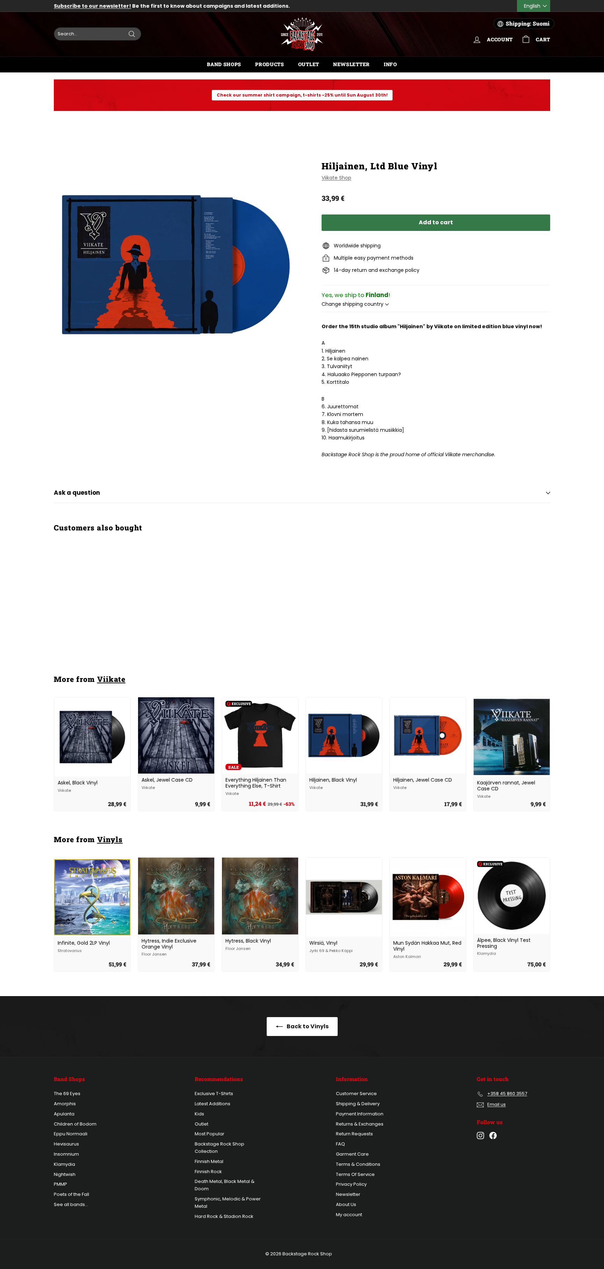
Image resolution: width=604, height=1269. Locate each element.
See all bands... (71, 1204)
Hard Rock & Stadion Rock (224, 1216)
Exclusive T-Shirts (214, 1093)
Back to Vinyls (307, 1026)
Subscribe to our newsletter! (92, 5)
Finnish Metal (209, 1161)
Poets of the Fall (71, 1194)
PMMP (60, 1184)
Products (269, 64)
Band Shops (224, 64)
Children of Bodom (75, 1124)
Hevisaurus (66, 1144)
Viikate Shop (336, 177)
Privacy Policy (351, 1184)
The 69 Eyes (67, 1093)
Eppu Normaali (70, 1133)
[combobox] (97, 34)
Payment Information (359, 1114)
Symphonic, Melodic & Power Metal (228, 1203)
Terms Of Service (355, 1174)
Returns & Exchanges (359, 1124)
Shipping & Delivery (358, 1103)
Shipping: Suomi (527, 23)
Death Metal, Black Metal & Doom (224, 1185)
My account (349, 1214)
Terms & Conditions (358, 1164)
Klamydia (64, 1164)
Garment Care (352, 1154)
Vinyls (110, 839)
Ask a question (77, 492)
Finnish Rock (208, 1171)
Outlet (308, 64)
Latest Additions (212, 1103)
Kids (199, 1114)
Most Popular (209, 1133)
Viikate (111, 679)
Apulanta (64, 1114)
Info (390, 64)
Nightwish (65, 1174)
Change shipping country (353, 304)
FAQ (340, 1144)
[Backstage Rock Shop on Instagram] (480, 1135)
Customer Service (356, 1093)
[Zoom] (176, 264)
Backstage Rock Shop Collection (219, 1148)
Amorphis (65, 1103)
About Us (346, 1204)
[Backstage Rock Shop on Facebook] (493, 1135)
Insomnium (66, 1154)
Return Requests (354, 1133)
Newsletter (351, 64)
